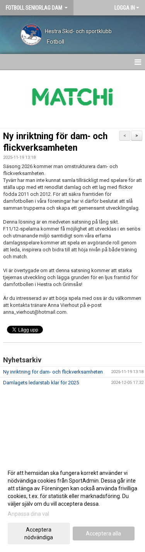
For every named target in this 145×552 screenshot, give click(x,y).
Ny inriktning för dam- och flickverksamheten (53, 372)
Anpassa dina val (28, 514)
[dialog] (72, 505)
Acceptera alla (103, 533)
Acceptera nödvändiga (38, 533)
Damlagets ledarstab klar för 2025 (41, 382)
